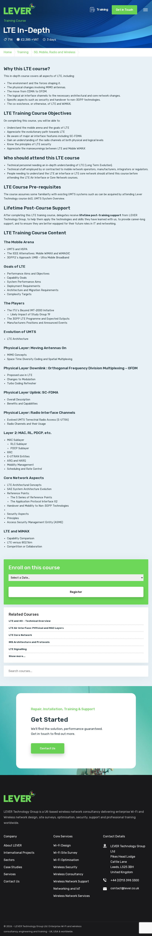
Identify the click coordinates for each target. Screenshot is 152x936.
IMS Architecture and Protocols (29, 642)
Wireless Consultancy (68, 874)
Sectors (9, 860)
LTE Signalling (18, 649)
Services (10, 874)
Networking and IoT (66, 888)
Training (102, 9)
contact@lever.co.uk (124, 888)
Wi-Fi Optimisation (66, 860)
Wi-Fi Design (62, 845)
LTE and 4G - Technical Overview (30, 621)
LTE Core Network (20, 635)
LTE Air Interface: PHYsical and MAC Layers (36, 628)
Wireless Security (65, 867)
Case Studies (13, 867)
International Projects (19, 852)
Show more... (17, 656)
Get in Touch (124, 9)
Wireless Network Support (71, 881)
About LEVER (13, 845)
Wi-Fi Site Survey (65, 852)
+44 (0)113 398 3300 (124, 880)
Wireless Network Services (71, 896)
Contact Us (47, 748)
